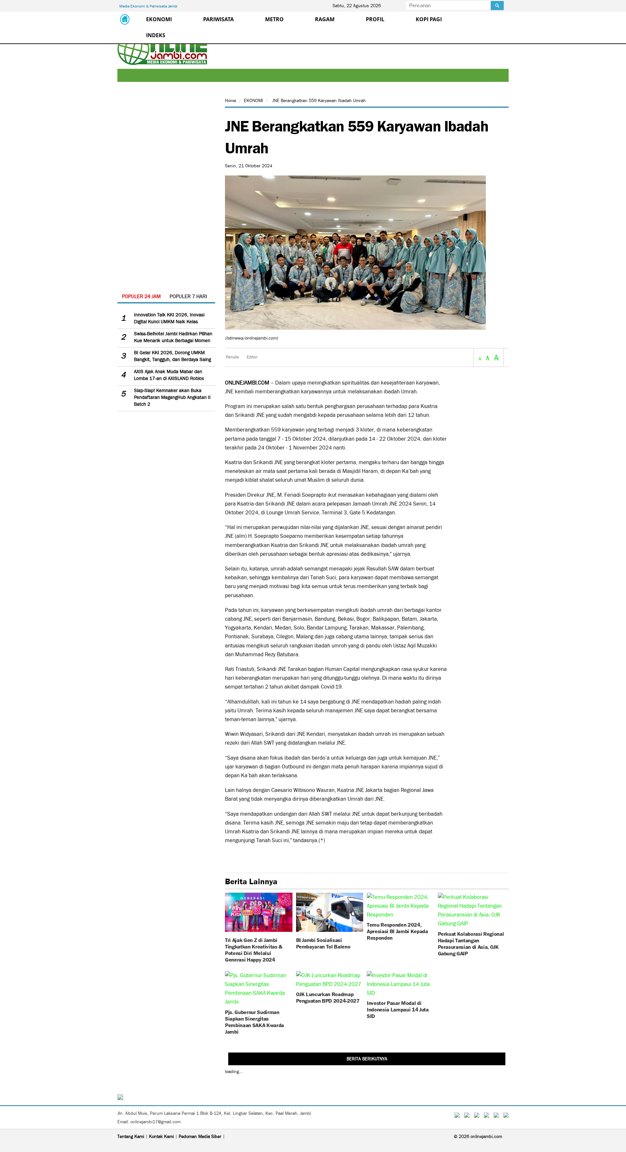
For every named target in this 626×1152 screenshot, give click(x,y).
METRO (274, 19)
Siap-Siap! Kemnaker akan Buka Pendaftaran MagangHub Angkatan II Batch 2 (172, 397)
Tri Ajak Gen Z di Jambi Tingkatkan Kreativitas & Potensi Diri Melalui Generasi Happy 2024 (253, 949)
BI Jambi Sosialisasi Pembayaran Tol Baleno (323, 942)
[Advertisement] (166, 193)
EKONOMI (159, 19)
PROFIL (375, 19)
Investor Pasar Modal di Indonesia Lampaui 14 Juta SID (398, 1009)
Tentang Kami (130, 1136)
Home (230, 100)
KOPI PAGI (429, 19)
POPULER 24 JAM (141, 296)
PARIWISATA (218, 19)
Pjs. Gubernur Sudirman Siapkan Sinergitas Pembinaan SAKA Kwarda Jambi (254, 1021)
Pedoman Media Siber (200, 1136)
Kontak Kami (161, 1136)
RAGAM (325, 19)
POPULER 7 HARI (188, 296)
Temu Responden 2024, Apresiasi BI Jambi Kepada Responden (397, 931)
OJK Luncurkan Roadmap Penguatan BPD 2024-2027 (328, 997)
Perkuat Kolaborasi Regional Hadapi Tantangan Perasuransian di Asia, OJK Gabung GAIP (471, 943)
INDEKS (155, 35)
